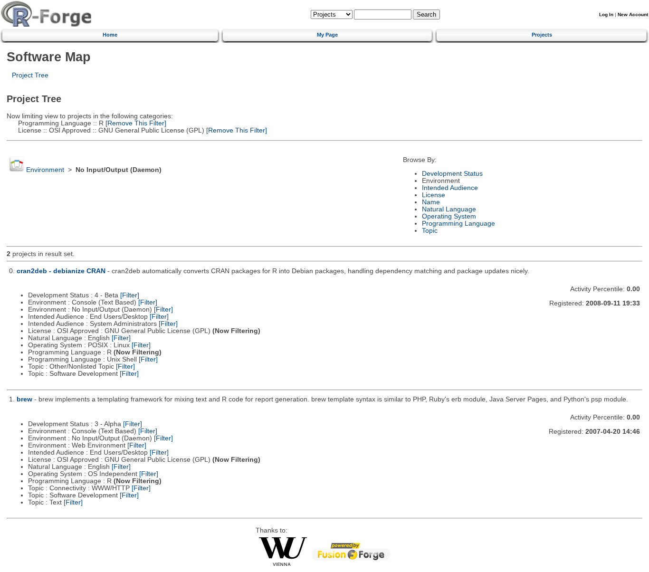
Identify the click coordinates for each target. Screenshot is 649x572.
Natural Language (449, 209)
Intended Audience (450, 187)
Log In (606, 14)
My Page (327, 35)
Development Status (452, 173)
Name (431, 202)
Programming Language (458, 223)
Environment (45, 169)
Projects (542, 35)
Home (110, 35)
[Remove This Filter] (135, 123)
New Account (633, 14)
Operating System (449, 216)
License (433, 195)
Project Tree (30, 75)
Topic (430, 230)
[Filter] (129, 295)
